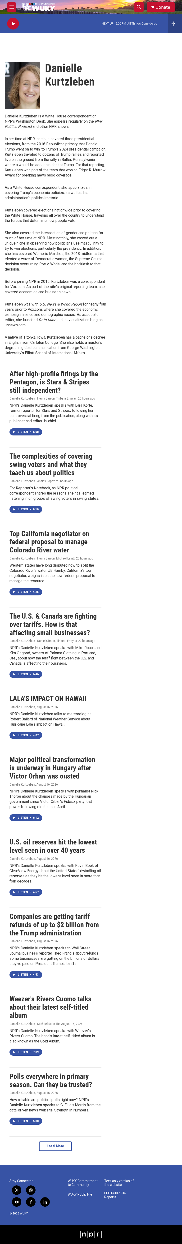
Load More (55, 1146)
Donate (162, 7)
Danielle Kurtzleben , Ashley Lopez (32, 481)
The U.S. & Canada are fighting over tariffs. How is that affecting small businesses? (53, 624)
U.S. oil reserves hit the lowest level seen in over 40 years (53, 846)
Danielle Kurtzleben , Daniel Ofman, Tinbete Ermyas (43, 641)
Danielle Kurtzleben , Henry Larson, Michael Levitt (42, 558)
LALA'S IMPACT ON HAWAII (47, 698)
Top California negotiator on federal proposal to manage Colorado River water (49, 541)
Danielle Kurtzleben (22, 707)
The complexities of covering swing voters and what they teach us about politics (50, 464)
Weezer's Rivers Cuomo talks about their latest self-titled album (50, 1007)
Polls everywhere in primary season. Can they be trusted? (50, 1080)
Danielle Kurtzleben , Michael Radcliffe (34, 1024)
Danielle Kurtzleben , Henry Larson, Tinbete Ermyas (43, 398)
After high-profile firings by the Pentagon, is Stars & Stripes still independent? (53, 382)
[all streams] (175, 23)
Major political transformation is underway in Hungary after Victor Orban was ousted (52, 767)
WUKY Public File (80, 1194)
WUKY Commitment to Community (83, 1183)
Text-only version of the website (119, 1183)
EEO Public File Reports (115, 1195)
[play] (13, 23)
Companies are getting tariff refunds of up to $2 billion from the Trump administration (54, 924)
